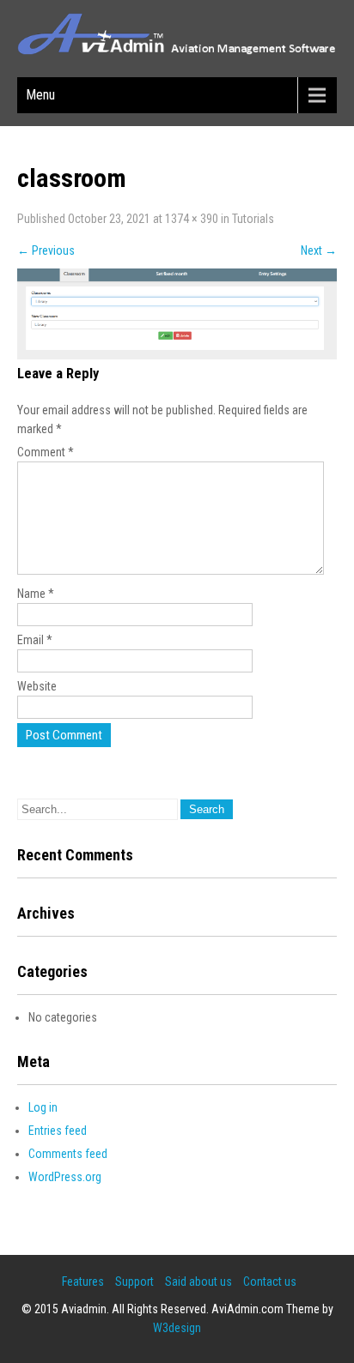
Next (319, 250)
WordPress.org (64, 1177)
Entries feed (57, 1130)
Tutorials (253, 219)
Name (35, 593)
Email (34, 640)
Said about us (198, 1281)
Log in (43, 1107)
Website (37, 686)
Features (83, 1281)
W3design (177, 1328)
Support (134, 1281)
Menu (40, 95)
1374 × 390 (191, 219)
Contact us (269, 1281)
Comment (45, 452)
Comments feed (67, 1154)
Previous (46, 250)
